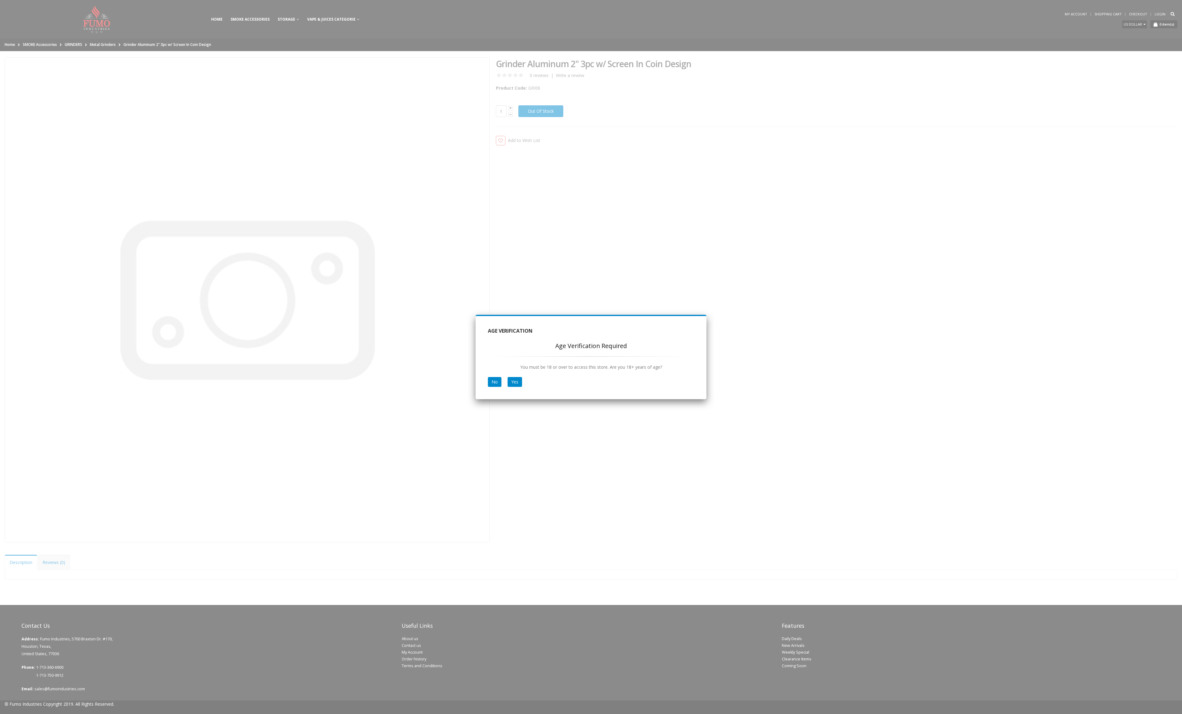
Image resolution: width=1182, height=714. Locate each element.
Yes (514, 382)
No (495, 382)
